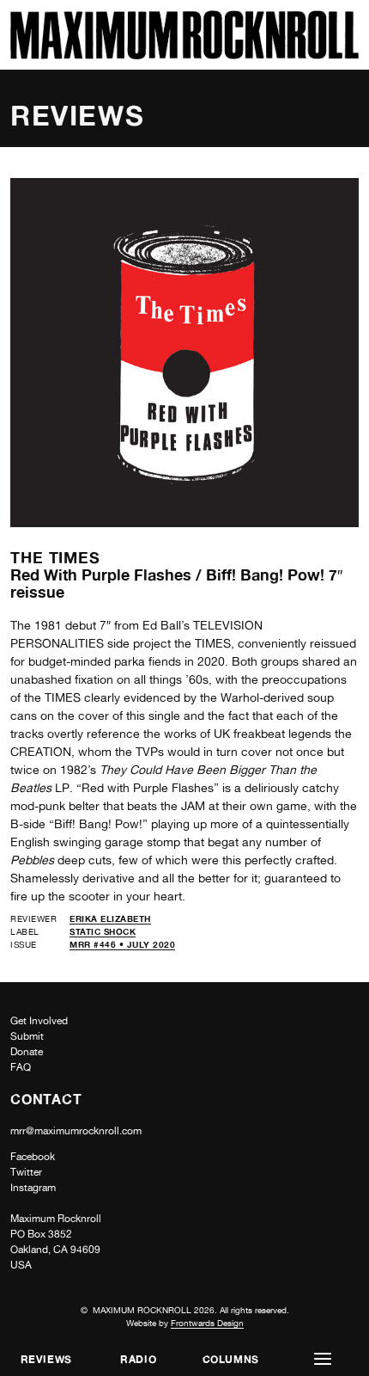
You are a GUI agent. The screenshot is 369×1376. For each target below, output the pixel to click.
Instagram (33, 1188)
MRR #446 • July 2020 (122, 944)
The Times (55, 557)
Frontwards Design (207, 1323)
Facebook (32, 1157)
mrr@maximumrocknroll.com (76, 1131)
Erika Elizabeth (110, 918)
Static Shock (103, 931)
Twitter (26, 1172)
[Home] (184, 54)
